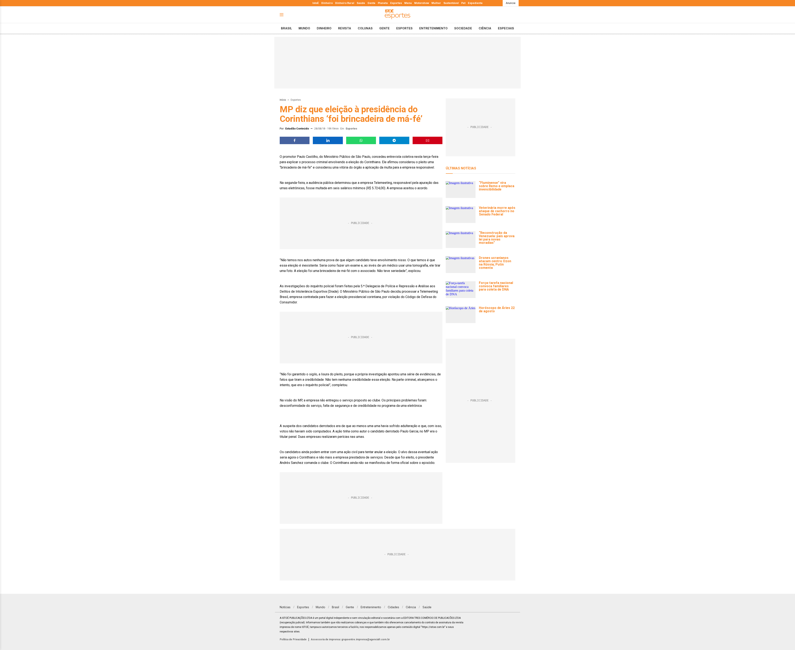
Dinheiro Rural (344, 3)
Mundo (304, 28)
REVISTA (344, 28)
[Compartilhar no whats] (361, 140)
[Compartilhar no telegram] (394, 140)
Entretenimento (433, 28)
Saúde (361, 3)
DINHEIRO (324, 28)
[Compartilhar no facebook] (295, 140)
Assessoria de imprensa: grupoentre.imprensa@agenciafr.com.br (350, 639)
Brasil (286, 28)
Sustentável (451, 3)
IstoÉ (315, 3)
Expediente (475, 3)
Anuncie (511, 3)
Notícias (285, 607)
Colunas (365, 28)
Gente (371, 3)
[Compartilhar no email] (427, 140)
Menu (408, 3)
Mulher (436, 3)
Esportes (396, 3)
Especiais (506, 28)
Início (283, 99)
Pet (463, 3)
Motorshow (421, 3)
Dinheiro (327, 3)
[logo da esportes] (397, 14)
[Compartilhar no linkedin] (328, 140)
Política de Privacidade (293, 639)
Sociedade (463, 28)
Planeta (383, 3)
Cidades (393, 607)
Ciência (485, 28)
